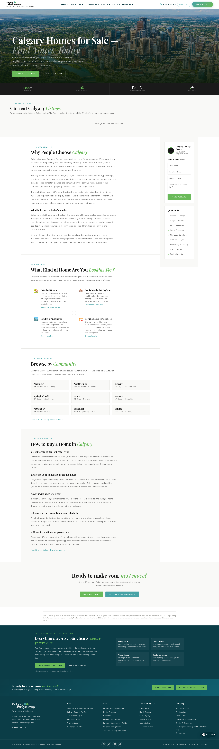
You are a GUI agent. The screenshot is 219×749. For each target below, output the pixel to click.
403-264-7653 (169, 4)
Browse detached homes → (51, 307)
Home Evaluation (177, 230)
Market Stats (181, 716)
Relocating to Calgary (179, 244)
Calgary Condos (177, 220)
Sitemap (203, 744)
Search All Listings (25, 74)
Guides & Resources (184, 723)
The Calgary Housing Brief (186, 727)
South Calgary (145, 723)
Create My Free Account (50, 665)
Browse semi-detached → (95, 305)
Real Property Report (112, 719)
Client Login (184, 4)
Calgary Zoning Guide (112, 727)
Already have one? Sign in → (79, 665)
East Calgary (145, 716)
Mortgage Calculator (178, 235)
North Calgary (145, 712)
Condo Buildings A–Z (75, 716)
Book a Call (202, 4)
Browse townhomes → (93, 336)
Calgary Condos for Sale (77, 712)
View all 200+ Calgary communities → (47, 419)
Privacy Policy (168, 744)
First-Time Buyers (177, 240)
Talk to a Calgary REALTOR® (114, 730)
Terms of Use (181, 744)
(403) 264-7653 (20, 727)
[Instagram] (104, 744)
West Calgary (145, 719)
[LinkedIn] (115, 744)
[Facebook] (109, 744)
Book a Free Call (177, 254)
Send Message (179, 197)
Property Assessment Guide (115, 723)
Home (14, 32)
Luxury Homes (176, 249)
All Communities (177, 225)
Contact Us (180, 733)
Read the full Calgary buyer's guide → (48, 550)
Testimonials (181, 712)
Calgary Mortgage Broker (186, 719)
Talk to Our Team (53, 74)
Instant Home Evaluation (122, 594)
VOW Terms (193, 744)
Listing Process (109, 712)
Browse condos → (47, 336)
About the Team (182, 708)
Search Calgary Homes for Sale (80, 708)
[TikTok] (120, 744)
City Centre (144, 708)
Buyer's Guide (72, 723)
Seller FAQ (107, 716)
